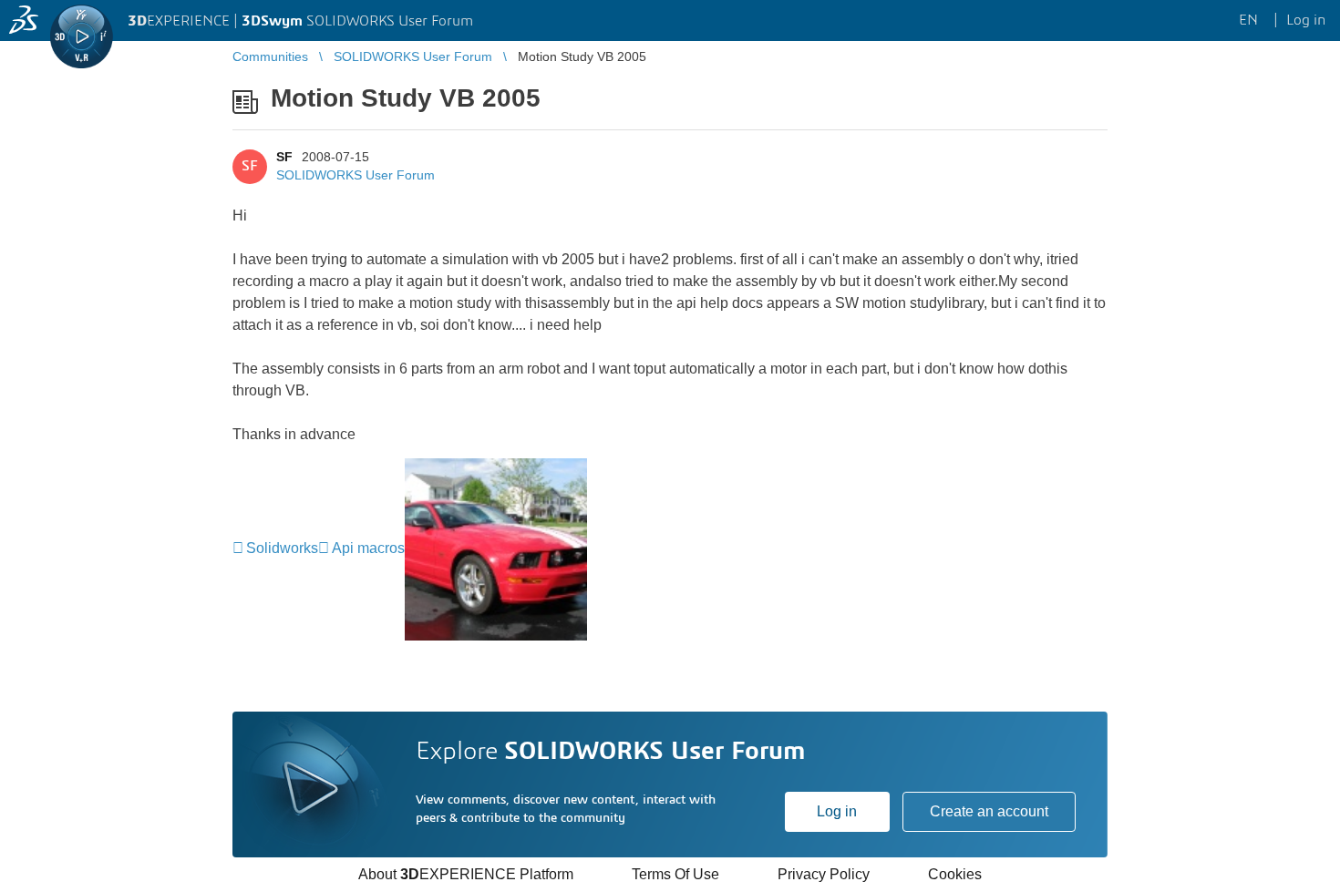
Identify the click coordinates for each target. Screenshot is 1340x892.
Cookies (955, 874)
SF (284, 156)
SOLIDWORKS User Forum (355, 175)
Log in (837, 811)
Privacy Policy (824, 874)
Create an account (989, 811)
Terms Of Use (675, 874)
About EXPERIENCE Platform (465, 874)
